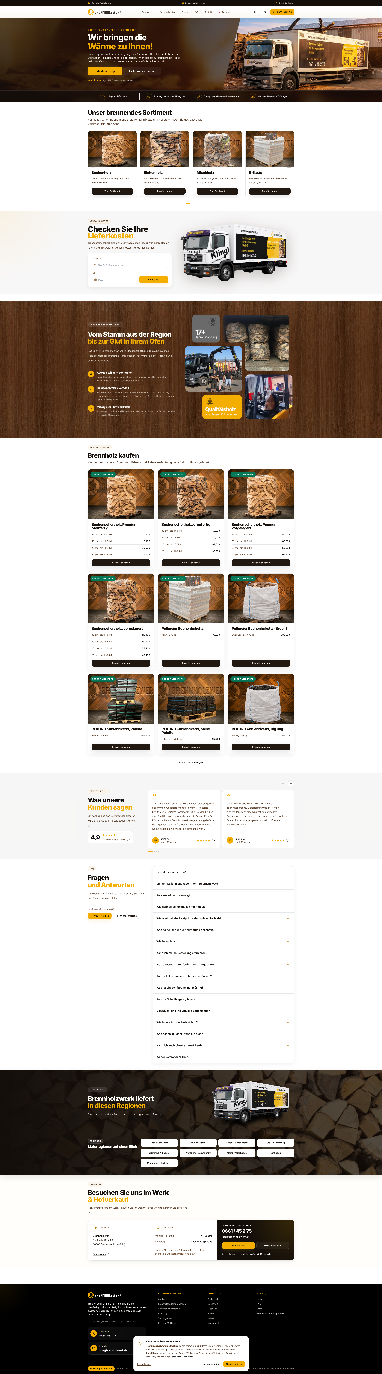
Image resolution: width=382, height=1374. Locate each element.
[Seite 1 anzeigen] (188, 203)
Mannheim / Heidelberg (159, 1163)
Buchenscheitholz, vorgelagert (117, 628)
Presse (184, 12)
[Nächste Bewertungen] (291, 783)
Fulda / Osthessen (159, 1142)
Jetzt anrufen (238, 1245)
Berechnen (153, 279)
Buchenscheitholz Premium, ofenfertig (115, 526)
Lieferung (163, 1313)
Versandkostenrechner (169, 1308)
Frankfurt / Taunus (198, 1142)
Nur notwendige (211, 1364)
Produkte (146, 12)
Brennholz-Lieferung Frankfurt (272, 1313)
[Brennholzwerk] (105, 12)
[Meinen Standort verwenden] (164, 265)
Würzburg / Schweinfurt (198, 1153)
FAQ (196, 12)
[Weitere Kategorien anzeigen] (289, 165)
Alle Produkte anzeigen (191, 762)
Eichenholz (153, 172)
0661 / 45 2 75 (284, 12)
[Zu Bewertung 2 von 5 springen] (154, 851)
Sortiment (163, 1299)
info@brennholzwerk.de (236, 1236)
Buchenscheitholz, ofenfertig (186, 524)
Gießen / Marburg (276, 1142)
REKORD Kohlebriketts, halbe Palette (186, 731)
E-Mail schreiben (273, 1245)
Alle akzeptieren (234, 1364)
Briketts (255, 172)
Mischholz (205, 172)
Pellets (211, 1318)
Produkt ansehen (121, 562)
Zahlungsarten (165, 1318)
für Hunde (226, 12)
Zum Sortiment (112, 191)
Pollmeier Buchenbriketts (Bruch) (259, 628)
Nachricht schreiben (126, 915)
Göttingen (276, 1153)
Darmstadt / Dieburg (159, 1153)
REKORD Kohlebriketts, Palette (117, 729)
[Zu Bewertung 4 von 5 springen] (158, 851)
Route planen (99, 1254)
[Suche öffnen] (255, 12)
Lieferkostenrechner (142, 71)
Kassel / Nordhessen (237, 1142)
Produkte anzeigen (105, 71)
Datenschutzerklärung (182, 1356)
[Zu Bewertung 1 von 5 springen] (150, 851)
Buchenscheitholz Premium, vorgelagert (255, 526)
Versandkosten (167, 12)
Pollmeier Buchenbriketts (183, 628)
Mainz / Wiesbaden (237, 1153)
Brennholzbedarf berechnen (172, 1304)
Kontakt (208, 12)
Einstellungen (144, 1364)
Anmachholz (214, 1323)
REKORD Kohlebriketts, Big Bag (257, 729)
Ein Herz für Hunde (167, 1323)
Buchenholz (102, 172)
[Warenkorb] (264, 12)
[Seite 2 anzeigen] (194, 203)
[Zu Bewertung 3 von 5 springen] (156, 851)
